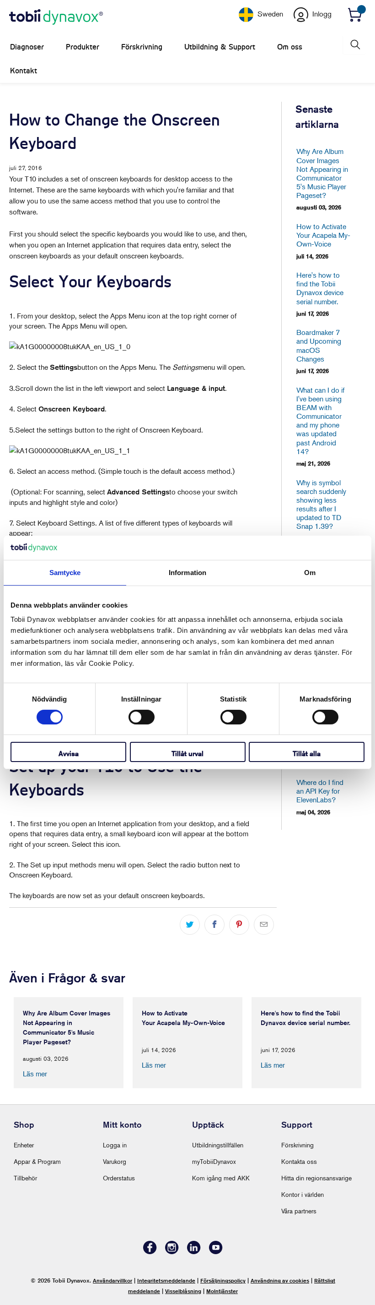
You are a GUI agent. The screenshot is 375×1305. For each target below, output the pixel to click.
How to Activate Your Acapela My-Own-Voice (322, 235)
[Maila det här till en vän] (264, 925)
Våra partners (298, 1211)
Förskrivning (141, 47)
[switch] (142, 717)
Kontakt (23, 70)
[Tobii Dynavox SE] (56, 17)
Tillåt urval (187, 753)
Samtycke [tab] (65, 572)
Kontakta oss (299, 1161)
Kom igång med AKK (221, 1178)
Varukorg (114, 1161)
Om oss (289, 47)
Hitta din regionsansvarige (316, 1178)
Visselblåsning (183, 1291)
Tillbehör (25, 1178)
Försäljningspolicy (223, 1280)
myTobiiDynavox (214, 1161)
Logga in (115, 1145)
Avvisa (69, 753)
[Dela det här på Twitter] (190, 925)
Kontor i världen (302, 1194)
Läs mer (35, 1073)
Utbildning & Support (219, 47)
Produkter (82, 47)
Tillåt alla (307, 753)
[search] (354, 44)
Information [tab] (187, 572)
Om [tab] (310, 572)
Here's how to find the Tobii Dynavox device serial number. (319, 288)
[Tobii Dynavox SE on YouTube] (216, 1252)
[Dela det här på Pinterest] (239, 925)
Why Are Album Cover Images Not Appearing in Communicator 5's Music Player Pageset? (322, 173)
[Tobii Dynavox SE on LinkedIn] (194, 1252)
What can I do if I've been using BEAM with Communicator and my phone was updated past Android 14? (320, 421)
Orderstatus (119, 1178)
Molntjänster (222, 1291)
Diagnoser (27, 47)
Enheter (24, 1145)
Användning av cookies (280, 1280)
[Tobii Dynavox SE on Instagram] (172, 1252)
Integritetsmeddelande (166, 1280)
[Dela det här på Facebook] (214, 925)
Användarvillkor (112, 1280)
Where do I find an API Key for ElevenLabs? (319, 791)
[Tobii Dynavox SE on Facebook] (150, 1252)
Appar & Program (37, 1161)
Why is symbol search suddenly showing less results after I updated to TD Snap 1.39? (321, 504)
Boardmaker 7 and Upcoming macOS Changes (318, 345)
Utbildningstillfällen (217, 1145)
